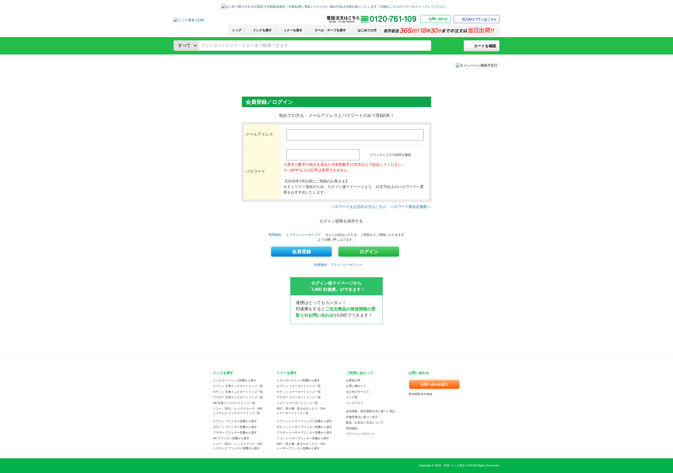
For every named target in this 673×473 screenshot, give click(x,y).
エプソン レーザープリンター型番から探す (304, 421)
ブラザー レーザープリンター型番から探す (304, 432)
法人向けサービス (357, 391)
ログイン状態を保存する (341, 221)
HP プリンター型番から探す (231, 438)
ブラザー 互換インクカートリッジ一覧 (238, 397)
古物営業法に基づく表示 (362, 417)
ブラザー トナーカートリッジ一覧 (299, 397)
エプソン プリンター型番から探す (235, 421)
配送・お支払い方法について (365, 422)
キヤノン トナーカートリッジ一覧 (299, 391)
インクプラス (354, 403)
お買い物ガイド (356, 385)
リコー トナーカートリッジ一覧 (297, 403)
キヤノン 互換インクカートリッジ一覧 (238, 391)
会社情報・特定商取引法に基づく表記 (370, 411)
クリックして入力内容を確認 (390, 155)
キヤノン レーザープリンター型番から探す (304, 427)
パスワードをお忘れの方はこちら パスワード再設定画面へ (381, 207)
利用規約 (275, 235)
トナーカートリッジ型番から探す (298, 380)
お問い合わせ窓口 (434, 384)
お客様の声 (353, 380)
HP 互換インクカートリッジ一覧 (234, 403)
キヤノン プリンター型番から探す (235, 427)
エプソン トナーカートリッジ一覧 (299, 385)
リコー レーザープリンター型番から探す (303, 438)
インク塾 (352, 397)
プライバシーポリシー (305, 235)
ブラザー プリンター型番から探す (235, 432)
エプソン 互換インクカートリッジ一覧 (238, 385)
